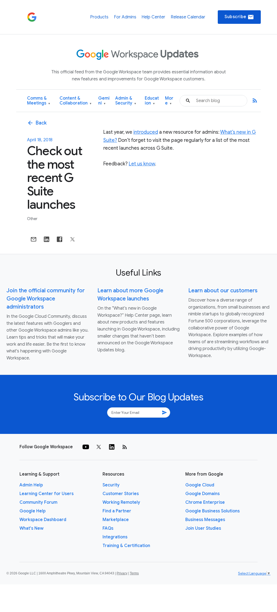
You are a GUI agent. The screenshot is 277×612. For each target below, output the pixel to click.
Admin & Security (125, 101)
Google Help (32, 511)
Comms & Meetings (38, 101)
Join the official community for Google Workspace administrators (45, 298)
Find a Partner (117, 511)
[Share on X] (72, 239)
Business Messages (205, 519)
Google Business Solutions (212, 511)
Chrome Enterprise (205, 502)
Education (152, 101)
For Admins (125, 17)
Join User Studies (203, 528)
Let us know (142, 164)
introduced (145, 132)
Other (32, 218)
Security (111, 485)
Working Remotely (121, 502)
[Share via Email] (33, 239)
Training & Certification (126, 545)
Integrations (115, 537)
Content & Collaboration (75, 101)
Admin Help (31, 485)
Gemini (104, 101)
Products (99, 17)
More (169, 101)
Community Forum (38, 502)
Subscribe (239, 17)
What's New (31, 528)
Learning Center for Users (46, 493)
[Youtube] (85, 446)
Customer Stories (121, 493)
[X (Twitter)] (98, 446)
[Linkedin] (111, 446)
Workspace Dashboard (42, 519)
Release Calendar (188, 17)
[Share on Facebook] (59, 239)
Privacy (122, 573)
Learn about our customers (223, 290)
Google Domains (202, 493)
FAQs (108, 528)
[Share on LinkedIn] (46, 239)
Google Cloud (199, 485)
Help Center (153, 17)
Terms (134, 573)
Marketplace (116, 519)
